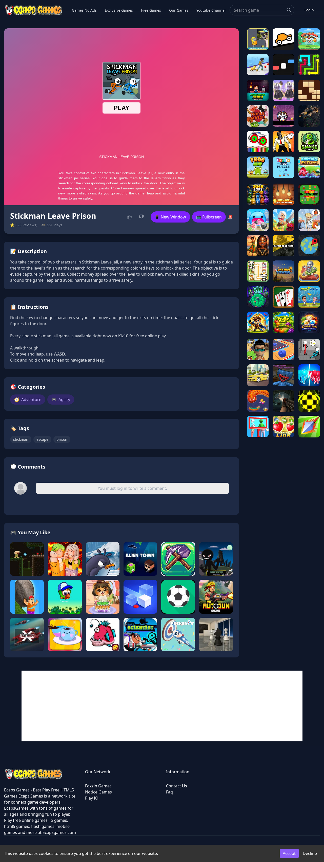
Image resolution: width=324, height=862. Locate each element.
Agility (60, 399)
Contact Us (176, 786)
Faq (169, 792)
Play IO (91, 798)
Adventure (27, 399)
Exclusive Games (119, 10)
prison (61, 439)
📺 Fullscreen (209, 217)
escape (42, 439)
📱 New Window (170, 217)
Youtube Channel (211, 10)
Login (309, 10)
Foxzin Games (98, 786)
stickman (20, 439)
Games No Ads (84, 10)
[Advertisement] (162, 706)
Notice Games (98, 792)
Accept (289, 853)
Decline (310, 853)
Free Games (151, 10)
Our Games (178, 10)
